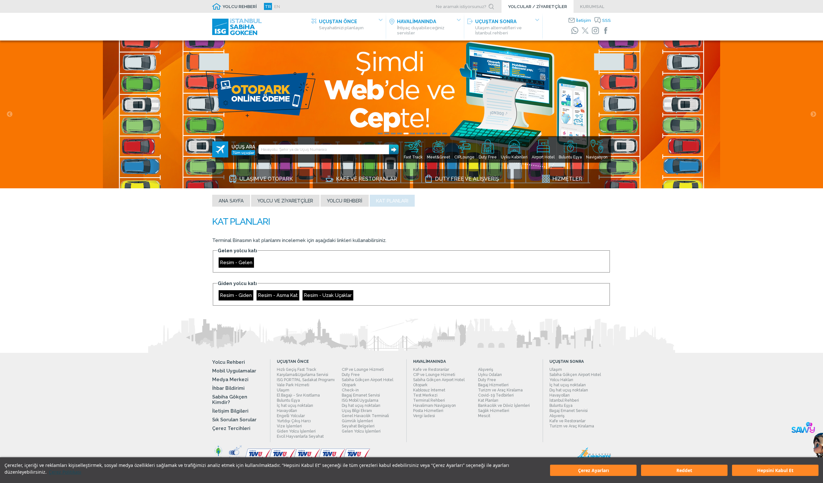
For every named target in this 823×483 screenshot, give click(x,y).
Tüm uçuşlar (243, 153)
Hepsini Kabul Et (775, 470)
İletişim (583, 20)
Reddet (684, 470)
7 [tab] (418, 133)
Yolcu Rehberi (344, 200)
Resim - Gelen (236, 262)
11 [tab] (444, 133)
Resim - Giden (236, 295)
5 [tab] (406, 133)
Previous (9, 114)
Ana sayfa (231, 200)
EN (277, 6)
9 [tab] (431, 133)
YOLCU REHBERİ (239, 6)
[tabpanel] (411, 114)
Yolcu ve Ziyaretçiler (285, 200)
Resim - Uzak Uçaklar (328, 295)
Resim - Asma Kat (278, 295)
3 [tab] (393, 133)
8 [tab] (425, 133)
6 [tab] (412, 133)
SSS (606, 20)
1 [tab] (380, 133)
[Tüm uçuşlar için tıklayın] (220, 149)
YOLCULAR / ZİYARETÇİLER (537, 6)
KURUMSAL (592, 6)
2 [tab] (386, 133)
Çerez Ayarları (593, 470)
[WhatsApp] (575, 30)
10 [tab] (438, 133)
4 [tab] (399, 133)
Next (813, 114)
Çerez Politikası (65, 472)
